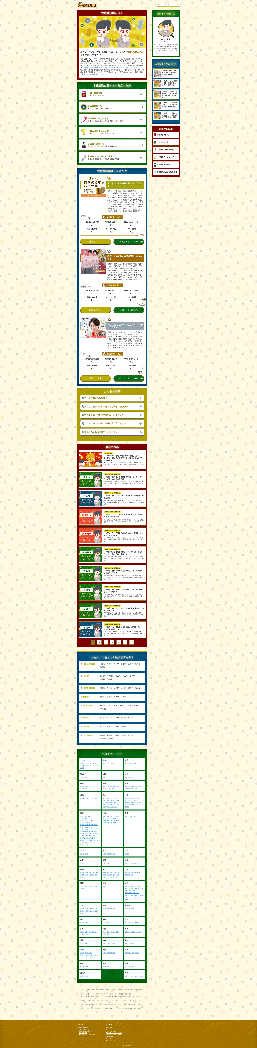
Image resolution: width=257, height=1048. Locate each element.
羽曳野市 (136, 895)
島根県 (130, 718)
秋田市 (104, 777)
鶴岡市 (131, 777)
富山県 (137, 688)
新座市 (104, 807)
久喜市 (117, 804)
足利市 (127, 789)
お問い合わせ (110, 1036)
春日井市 (109, 872)
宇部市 (109, 934)
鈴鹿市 (134, 872)
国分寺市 (95, 840)
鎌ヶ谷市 (133, 802)
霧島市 (88, 976)
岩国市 (117, 932)
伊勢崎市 (82, 798)
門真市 (127, 897)
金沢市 (104, 854)
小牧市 (104, 877)
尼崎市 (91, 909)
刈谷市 (109, 877)
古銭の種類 (82, 1029)
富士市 (96, 872)
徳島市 (139, 932)
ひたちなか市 (106, 789)
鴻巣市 (111, 802)
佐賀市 (104, 953)
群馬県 (102, 679)
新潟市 (135, 816)
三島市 (82, 875)
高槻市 (127, 888)
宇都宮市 (127, 786)
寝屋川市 (140, 888)
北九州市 (89, 955)
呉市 (90, 932)
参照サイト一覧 (110, 1040)
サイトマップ (110, 1038)
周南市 (104, 934)
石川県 (123, 688)
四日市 (130, 872)
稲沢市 (117, 875)
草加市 (104, 800)
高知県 (109, 726)
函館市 (82, 768)
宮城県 (130, 664)
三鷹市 (82, 836)
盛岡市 (127, 763)
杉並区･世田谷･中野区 (86, 820)
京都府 (121, 706)
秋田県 (116, 664)
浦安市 (131, 800)
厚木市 (113, 820)
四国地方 (86, 726)
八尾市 (135, 888)
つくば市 (105, 786)
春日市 (88, 957)
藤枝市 (95, 875)
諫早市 (137, 953)
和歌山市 (127, 909)
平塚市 (104, 820)
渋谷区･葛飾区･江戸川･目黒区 (89, 825)
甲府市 (82, 863)
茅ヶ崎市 (115, 818)
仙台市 (82, 777)
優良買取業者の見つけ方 (114, 68)
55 (131, 642)
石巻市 (91, 777)
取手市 (114, 786)
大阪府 (102, 706)
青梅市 (82, 842)
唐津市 (113, 953)
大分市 (104, 966)
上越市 (131, 816)
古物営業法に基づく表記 (113, 1034)
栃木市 (131, 789)
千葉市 (127, 800)
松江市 (104, 922)
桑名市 (127, 875)
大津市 (82, 886)
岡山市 (127, 922)
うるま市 (136, 976)
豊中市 (140, 886)
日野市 (86, 836)
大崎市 (86, 777)
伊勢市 (138, 872)
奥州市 (135, 763)
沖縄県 (111, 738)
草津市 (82, 888)
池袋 (86, 816)
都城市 (131, 966)
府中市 (82, 833)
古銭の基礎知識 (84, 1027)
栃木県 (132, 676)
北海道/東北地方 (89, 664)
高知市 (127, 943)
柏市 (139, 798)
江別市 (91, 763)
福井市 (127, 854)
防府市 (113, 932)
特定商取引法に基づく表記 (114, 1033)
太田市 (92, 798)
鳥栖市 (109, 953)
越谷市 (104, 798)
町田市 (95, 831)
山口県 (102, 718)
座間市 (104, 823)
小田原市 (109, 818)
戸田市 (104, 804)
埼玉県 (125, 676)
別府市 (109, 966)
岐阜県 (109, 697)
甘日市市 (82, 934)
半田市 (109, 875)
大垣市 (132, 863)
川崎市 (109, 816)
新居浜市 (109, 943)
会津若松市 (83, 789)
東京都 (102, 676)
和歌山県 (103, 709)
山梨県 (116, 688)
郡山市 (82, 786)
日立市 (113, 789)
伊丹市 (92, 911)
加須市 (113, 800)
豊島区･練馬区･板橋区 (86, 831)
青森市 (104, 763)
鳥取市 (82, 922)
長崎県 (116, 735)
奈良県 (136, 706)
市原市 (127, 807)
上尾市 (109, 800)
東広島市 (94, 932)
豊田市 (104, 872)
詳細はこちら (95, 241)
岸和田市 (127, 899)
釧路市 (95, 763)
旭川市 (86, 763)
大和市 (109, 820)
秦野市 (104, 818)
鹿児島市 (82, 976)
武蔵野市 (91, 842)
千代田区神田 (84, 838)
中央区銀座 (92, 836)
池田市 (127, 895)
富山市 (82, 854)
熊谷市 (117, 798)
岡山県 (109, 718)
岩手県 (123, 664)
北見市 (92, 765)
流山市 (135, 800)
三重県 (123, 697)
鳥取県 (123, 718)
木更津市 (131, 804)
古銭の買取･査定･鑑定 (86, 1031)
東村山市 (82, 844)
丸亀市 (86, 943)
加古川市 (87, 911)
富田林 (131, 895)
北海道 (102, 664)
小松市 (109, 854)
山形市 (127, 777)
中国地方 (86, 718)
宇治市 (104, 886)
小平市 (96, 833)
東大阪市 (134, 886)
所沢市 (109, 798)
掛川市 (86, 875)
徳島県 (116, 726)
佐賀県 (123, 735)
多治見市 (127, 863)
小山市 (135, 789)
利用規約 (108, 1029)
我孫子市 (138, 802)
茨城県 (109, 679)
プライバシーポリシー (112, 1031)
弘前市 (113, 763)
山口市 (109, 932)
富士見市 (118, 800)
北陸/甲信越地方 (89, 688)
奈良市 (104, 909)
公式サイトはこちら (128, 241)
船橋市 (127, 798)
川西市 (82, 913)
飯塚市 (92, 957)
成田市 (127, 804)
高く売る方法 (136, 68)
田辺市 (132, 909)
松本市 (109, 863)
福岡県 (102, 735)
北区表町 (136, 922)
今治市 (114, 943)
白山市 (113, 854)
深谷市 (116, 802)
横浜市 (104, 816)
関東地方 (86, 676)
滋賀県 (129, 706)
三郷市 (109, 804)
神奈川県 (110, 676)
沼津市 (86, 872)
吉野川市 (127, 932)
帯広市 (96, 765)
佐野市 (132, 786)
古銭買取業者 (83, 1033)
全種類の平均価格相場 (93, 68)
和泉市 (127, 890)
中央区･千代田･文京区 (86, 829)
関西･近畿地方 (88, 706)
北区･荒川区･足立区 (86, 818)
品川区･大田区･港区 (86, 823)
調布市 (86, 833)
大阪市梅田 (132, 890)
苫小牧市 (82, 765)
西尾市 (113, 877)
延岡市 (127, 966)
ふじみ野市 (106, 802)
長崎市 (127, 953)
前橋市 (96, 798)
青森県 (109, 664)
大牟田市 (82, 957)
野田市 (137, 804)
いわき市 (91, 786)
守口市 (140, 897)
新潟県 (109, 688)
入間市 (113, 798)
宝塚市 (86, 909)
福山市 (86, 932)
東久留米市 (83, 840)
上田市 (104, 863)
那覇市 (127, 976)
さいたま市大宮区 (112, 807)
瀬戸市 (113, 875)
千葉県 (118, 676)
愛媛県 (123, 726)
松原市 (141, 895)
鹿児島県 (103, 738)
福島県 (102, 667)
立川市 (88, 844)
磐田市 (82, 877)
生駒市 (113, 909)
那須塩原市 (138, 786)
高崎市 (88, 798)
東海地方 (86, 697)
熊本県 (130, 735)
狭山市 (113, 804)
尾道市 (88, 934)
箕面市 (135, 897)
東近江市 (87, 886)
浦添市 (131, 976)
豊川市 (117, 877)
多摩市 (86, 842)
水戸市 (110, 786)
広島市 (82, 932)
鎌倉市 (114, 823)
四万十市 (131, 943)
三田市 (82, 911)
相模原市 (118, 816)
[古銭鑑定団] (87, 4)
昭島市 (93, 838)
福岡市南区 (83, 955)
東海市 (104, 875)
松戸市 (135, 798)
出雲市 (109, 922)
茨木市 (131, 888)
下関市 (104, 932)
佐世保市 (131, 953)
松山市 (104, 943)
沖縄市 (141, 976)
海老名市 (109, 823)
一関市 (131, 763)
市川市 (131, 798)
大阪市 (127, 886)
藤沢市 (113, 816)
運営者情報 (109, 1027)
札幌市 (82, 763)
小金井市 (89, 840)
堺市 (108, 706)
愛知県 (102, 697)
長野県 (102, 688)
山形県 (137, 664)
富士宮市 (91, 872)
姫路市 (96, 911)
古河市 (119, 786)
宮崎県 (109, 735)
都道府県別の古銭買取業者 (87, 1034)
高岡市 (86, 854)
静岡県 (116, 697)
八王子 (89, 816)
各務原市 (137, 863)
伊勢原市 (118, 820)
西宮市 (82, 909)
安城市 (114, 872)
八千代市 (140, 800)
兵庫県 (114, 706)
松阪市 (131, 875)
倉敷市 (131, 922)
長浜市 (92, 886)
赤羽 (89, 838)
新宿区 (82, 816)
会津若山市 (134, 932)
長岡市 (127, 816)
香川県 (102, 726)
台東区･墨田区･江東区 (86, 827)
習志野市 (127, 802)
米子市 (86, 922)
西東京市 (91, 833)
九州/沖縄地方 (88, 735)
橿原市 (109, 909)
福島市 (86, 786)
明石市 (95, 909)
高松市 (82, 943)
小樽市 (88, 765)
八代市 (86, 966)
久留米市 (95, 955)
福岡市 (82, 953)
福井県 (130, 688)
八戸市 (109, 763)
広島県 (116, 718)
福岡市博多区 (88, 953)
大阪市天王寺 (129, 893)
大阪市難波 (136, 893)
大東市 (131, 897)
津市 (126, 872)
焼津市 (91, 875)
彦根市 (96, 886)
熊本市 (82, 966)
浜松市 (82, 872)
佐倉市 (141, 804)
